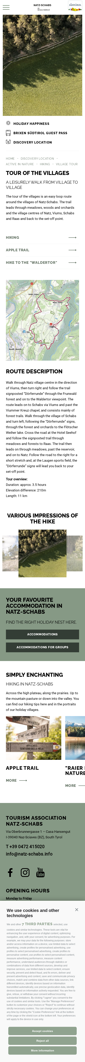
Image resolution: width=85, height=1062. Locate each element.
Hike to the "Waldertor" (31, 262)
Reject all (42, 1040)
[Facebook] (10, 874)
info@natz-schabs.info (29, 853)
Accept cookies (42, 1031)
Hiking (12, 237)
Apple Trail (17, 250)
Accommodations (42, 634)
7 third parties (37, 924)
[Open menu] (6, 7)
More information (42, 1050)
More (11, 780)
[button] (76, 909)
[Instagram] (25, 874)
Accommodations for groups (42, 647)
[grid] (42, 553)
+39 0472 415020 (27, 846)
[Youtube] (40, 874)
